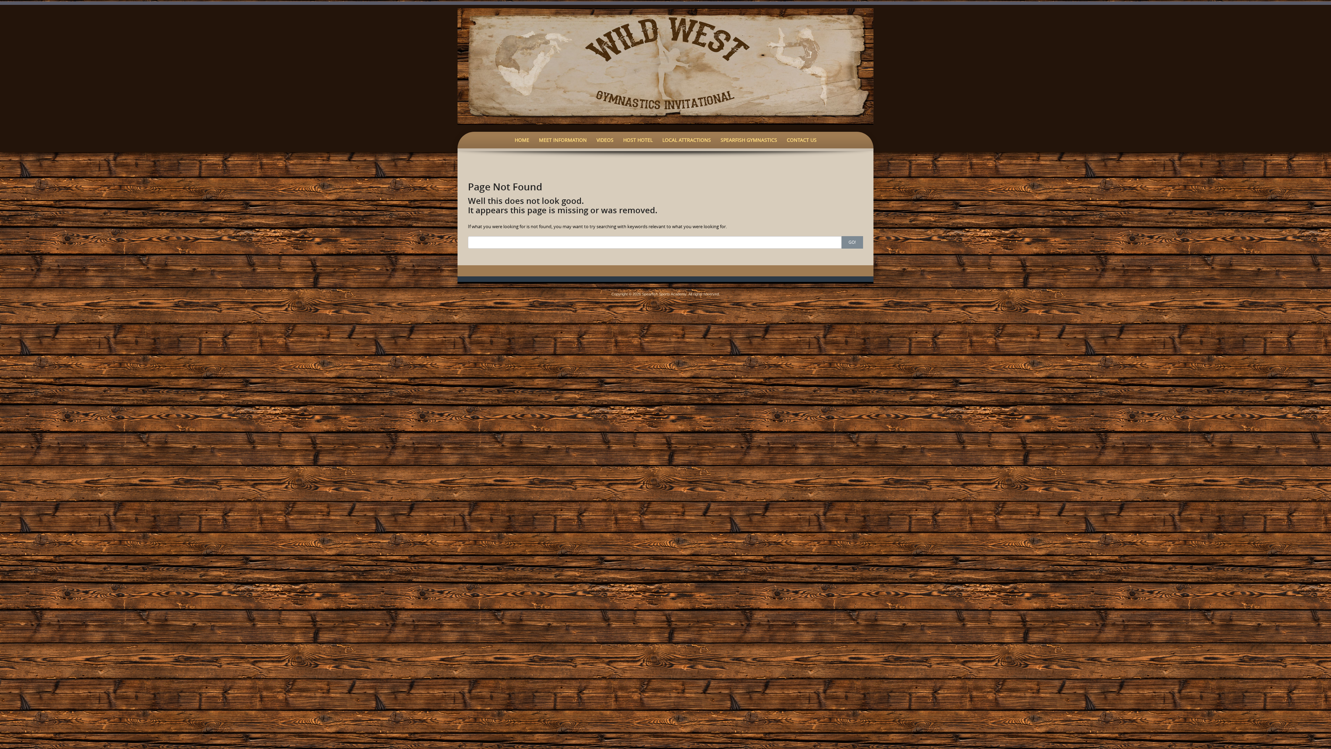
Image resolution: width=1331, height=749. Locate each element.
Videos (605, 140)
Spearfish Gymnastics (749, 140)
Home (522, 140)
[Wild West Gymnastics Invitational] (665, 66)
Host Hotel (638, 140)
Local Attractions (686, 140)
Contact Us (802, 140)
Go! (852, 242)
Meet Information (563, 140)
